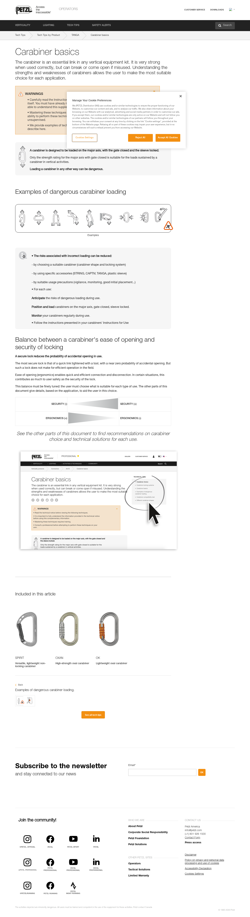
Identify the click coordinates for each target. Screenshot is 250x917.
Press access (193, 842)
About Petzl (135, 826)
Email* (132, 765)
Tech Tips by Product (48, 35)
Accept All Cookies (168, 138)
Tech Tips (73, 25)
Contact (180, 23)
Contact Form (192, 838)
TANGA (75, 35)
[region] (126, 120)
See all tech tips (93, 715)
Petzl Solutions (137, 844)
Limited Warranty (138, 876)
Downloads (217, 10)
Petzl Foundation (138, 838)
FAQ (178, 18)
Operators (68, 9)
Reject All (140, 138)
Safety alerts (101, 25)
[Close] (181, 96)
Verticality (22, 25)
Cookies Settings (85, 138)
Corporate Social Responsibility (148, 832)
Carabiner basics (100, 35)
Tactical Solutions (139, 870)
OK (202, 772)
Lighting (48, 25)
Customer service (194, 10)
